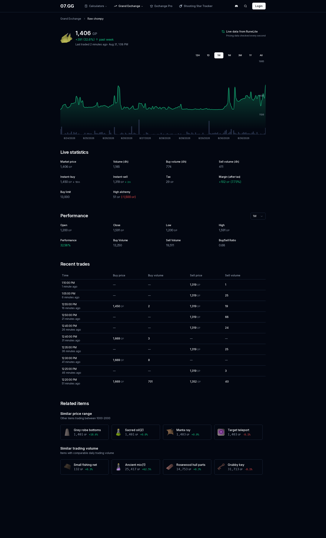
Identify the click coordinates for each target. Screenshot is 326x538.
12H (198, 55)
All (261, 55)
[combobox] (258, 216)
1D (208, 55)
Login (259, 6)
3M (240, 55)
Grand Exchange (70, 18)
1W (219, 55)
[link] (96, 19)
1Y (250, 55)
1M (229, 55)
